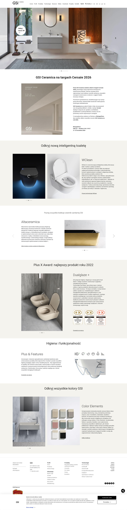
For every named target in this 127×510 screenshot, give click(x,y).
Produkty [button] (40, 4)
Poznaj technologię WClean (89, 193)
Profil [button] (35, 4)
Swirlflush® (84, 466)
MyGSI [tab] (82, 3)
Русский (112, 467)
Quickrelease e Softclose (87, 474)
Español (112, 470)
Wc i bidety (67, 470)
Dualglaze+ (84, 472)
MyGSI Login (50, 473)
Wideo (59, 4)
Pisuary (66, 472)
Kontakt (49, 475)
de (97, 4)
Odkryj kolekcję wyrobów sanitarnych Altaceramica (32, 246)
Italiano (112, 462)
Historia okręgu (50, 468)
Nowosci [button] (54, 4)
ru (99, 4)
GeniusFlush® (85, 468)
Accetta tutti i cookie (107, 497)
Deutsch (112, 465)
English (112, 464)
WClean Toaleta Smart (87, 476)
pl (102, 4)
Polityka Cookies (51, 479)
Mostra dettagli (29, 507)
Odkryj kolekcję (86, 438)
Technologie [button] (47, 4)
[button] (26, 200)
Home (31, 4)
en (94, 4)
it (91, 4)
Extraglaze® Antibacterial (88, 470)
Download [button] (65, 4)
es (104, 4)
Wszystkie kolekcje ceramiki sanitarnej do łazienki (71, 465)
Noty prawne (50, 481)
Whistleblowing (50, 483)
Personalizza (106, 502)
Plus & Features (85, 464)
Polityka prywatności (52, 477)
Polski (112, 469)
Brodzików (66, 474)
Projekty (71, 4)
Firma (48, 464)
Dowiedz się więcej (78, 330)
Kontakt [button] (77, 4)
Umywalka (66, 468)
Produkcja (49, 466)
